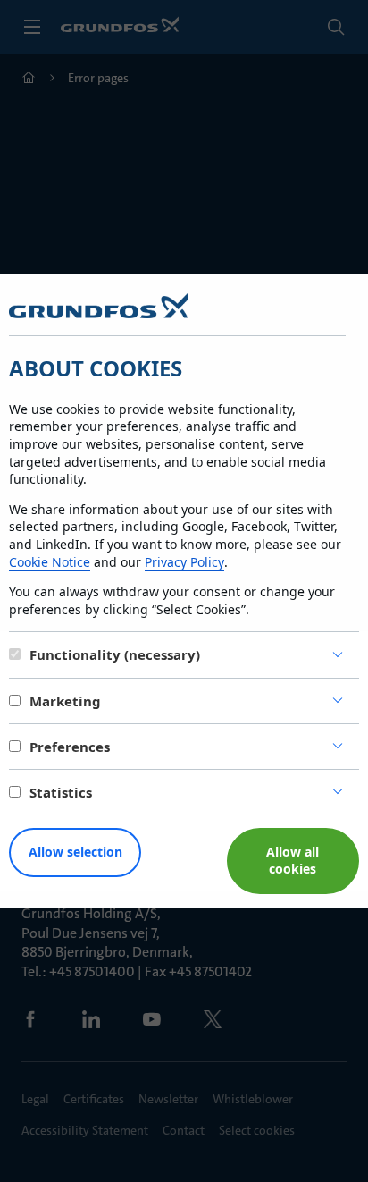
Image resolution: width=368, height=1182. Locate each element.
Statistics (60, 792)
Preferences (69, 747)
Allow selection (75, 851)
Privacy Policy (184, 561)
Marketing (65, 701)
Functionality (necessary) (114, 654)
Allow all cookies (292, 860)
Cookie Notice (49, 561)
